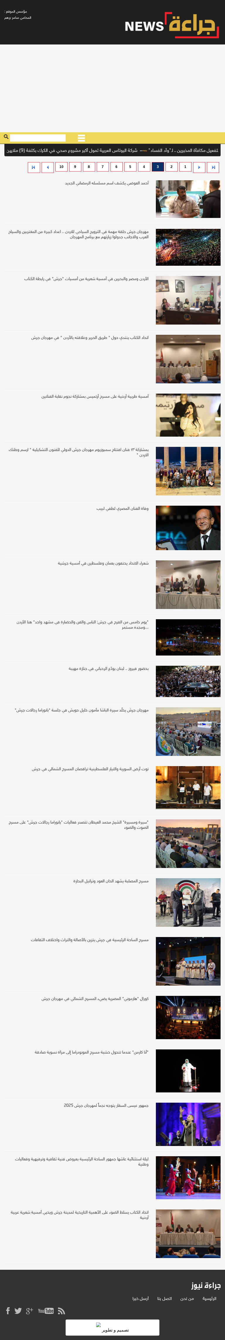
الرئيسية (209, 1298)
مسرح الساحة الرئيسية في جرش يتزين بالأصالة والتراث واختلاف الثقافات (90, 940)
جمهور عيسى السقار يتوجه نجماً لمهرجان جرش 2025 (106, 1105)
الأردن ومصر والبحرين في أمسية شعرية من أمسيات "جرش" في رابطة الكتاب (86, 279)
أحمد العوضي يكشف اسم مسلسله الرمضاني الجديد (107, 183)
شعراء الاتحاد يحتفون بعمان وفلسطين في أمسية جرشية (103, 563)
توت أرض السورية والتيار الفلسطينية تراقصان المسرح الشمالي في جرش (90, 769)
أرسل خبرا (140, 1298)
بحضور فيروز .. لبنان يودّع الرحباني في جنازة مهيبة (109, 668)
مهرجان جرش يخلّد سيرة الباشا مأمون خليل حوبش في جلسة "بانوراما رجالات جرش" (82, 710)
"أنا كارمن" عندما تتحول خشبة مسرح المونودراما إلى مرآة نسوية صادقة (92, 1052)
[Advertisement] (112, 88)
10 (61, 167)
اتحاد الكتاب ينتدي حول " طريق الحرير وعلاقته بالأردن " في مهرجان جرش (90, 337)
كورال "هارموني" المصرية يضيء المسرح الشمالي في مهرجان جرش (95, 998)
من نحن (187, 1298)
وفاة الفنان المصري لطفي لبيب (123, 508)
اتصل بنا (164, 1298)
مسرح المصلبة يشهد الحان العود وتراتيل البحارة (111, 881)
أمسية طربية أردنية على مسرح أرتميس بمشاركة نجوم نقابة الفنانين (95, 396)
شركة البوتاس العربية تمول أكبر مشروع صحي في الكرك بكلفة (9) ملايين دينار (87, 151)
